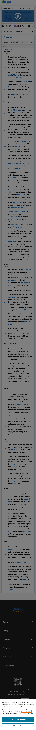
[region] (18, 714)
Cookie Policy (28, 713)
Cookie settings (26, 711)
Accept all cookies (18, 719)
